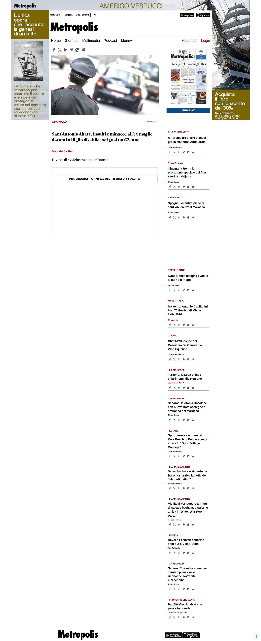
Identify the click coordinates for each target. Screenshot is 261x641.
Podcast (110, 40)
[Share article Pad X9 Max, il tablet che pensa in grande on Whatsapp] (188, 617)
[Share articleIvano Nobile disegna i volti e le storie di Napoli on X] (174, 290)
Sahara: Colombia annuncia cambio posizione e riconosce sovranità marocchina (187, 574)
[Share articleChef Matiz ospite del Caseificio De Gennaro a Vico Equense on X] (174, 359)
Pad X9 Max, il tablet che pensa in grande (185, 606)
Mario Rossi (173, 182)
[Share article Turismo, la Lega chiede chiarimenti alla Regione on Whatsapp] (188, 387)
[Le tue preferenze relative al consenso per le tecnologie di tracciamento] (256, 636)
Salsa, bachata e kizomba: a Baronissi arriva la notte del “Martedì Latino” (187, 475)
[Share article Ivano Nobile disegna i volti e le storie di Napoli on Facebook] (170, 290)
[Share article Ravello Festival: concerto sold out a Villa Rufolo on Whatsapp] (188, 553)
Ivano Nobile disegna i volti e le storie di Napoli (188, 277)
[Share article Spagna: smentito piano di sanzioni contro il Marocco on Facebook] (170, 217)
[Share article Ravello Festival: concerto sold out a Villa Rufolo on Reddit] (193, 553)
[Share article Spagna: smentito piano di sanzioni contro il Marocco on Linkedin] (179, 217)
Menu (125, 40)
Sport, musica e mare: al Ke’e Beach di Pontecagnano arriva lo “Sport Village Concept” (188, 441)
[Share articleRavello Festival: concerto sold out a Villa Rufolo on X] (174, 553)
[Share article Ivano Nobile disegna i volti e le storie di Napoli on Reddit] (193, 290)
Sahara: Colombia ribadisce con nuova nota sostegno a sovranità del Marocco (187, 407)
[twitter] (60, 50)
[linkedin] (65, 50)
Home (56, 40)
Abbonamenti (82, 15)
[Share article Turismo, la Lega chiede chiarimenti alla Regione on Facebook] (170, 387)
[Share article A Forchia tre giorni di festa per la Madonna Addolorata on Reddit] (193, 152)
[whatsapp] (77, 50)
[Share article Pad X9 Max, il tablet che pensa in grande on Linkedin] (179, 617)
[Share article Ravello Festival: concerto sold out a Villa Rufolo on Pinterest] (184, 553)
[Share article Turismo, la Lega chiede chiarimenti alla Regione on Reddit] (193, 387)
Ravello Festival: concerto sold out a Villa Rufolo (186, 542)
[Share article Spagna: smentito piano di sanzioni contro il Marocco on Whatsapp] (188, 217)
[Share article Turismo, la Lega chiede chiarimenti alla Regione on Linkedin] (179, 387)
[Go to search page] (95, 15)
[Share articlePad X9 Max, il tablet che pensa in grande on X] (174, 617)
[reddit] (83, 50)
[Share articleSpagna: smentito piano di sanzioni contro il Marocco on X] (174, 217)
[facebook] (54, 50)
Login (205, 40)
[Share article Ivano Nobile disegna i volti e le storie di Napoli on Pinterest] (184, 290)
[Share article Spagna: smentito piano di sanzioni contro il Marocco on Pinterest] (184, 217)
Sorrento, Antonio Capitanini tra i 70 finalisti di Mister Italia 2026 (188, 310)
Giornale (71, 40)
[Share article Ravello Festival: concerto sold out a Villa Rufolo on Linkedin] (179, 553)
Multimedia (91, 40)
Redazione (68, 15)
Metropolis (55, 15)
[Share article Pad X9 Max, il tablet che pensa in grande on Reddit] (193, 617)
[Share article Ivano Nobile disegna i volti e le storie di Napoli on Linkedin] (179, 290)
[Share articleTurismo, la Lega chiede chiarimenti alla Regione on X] (174, 387)
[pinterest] (71, 50)
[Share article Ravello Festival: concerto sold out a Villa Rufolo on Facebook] (170, 553)
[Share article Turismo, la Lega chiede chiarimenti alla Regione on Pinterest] (184, 387)
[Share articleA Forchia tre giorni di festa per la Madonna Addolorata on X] (174, 152)
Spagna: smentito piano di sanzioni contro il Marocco (186, 205)
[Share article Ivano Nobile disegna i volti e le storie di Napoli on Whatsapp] (188, 290)
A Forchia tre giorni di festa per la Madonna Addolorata (187, 139)
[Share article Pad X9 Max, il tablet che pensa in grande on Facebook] (170, 617)
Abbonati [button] (188, 110)
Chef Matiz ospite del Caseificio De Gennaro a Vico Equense (185, 345)
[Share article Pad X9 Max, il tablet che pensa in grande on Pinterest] (184, 617)
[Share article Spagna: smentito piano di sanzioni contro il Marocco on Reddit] (193, 217)
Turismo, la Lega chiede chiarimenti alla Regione (185, 376)
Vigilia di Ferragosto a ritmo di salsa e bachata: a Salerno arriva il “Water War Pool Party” (188, 509)
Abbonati (189, 40)
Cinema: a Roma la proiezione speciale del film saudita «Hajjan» (187, 172)
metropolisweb (175, 147)
